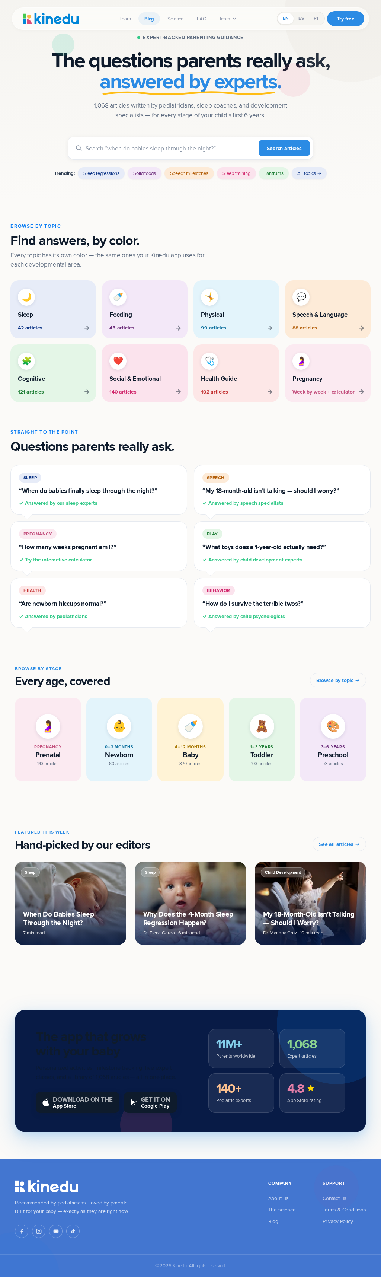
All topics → (309, 173)
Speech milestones (189, 173)
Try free (346, 18)
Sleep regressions (101, 173)
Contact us (334, 1198)
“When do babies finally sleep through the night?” (88, 490)
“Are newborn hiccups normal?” (62, 603)
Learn (125, 18)
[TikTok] (73, 1231)
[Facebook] (21, 1231)
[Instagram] (38, 1231)
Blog (149, 18)
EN (286, 18)
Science (175, 18)
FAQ (201, 18)
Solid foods (144, 173)
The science (282, 1209)
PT (316, 18)
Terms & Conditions (344, 1209)
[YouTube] (56, 1231)
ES (301, 18)
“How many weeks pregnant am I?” (67, 547)
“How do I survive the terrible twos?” (253, 603)
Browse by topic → (338, 680)
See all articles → (339, 844)
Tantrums (274, 173)
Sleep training (236, 173)
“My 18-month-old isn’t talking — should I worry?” (270, 490)
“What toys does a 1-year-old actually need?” (264, 547)
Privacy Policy (338, 1221)
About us (278, 1198)
